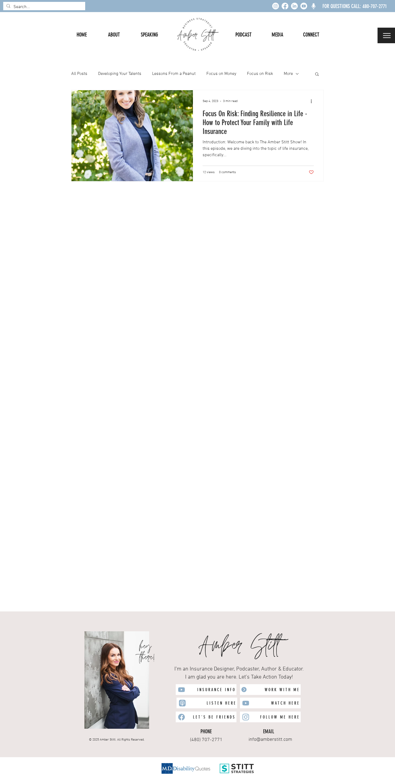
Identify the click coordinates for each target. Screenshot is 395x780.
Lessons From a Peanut (174, 73)
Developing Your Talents (119, 73)
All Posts (79, 73)
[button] (386, 35)
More (288, 73)
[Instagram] (275, 6)
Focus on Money (221, 73)
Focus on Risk (260, 73)
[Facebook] (285, 6)
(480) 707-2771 (206, 740)
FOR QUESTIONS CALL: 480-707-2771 (354, 6)
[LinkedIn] (294, 6)
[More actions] (313, 101)
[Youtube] (303, 6)
